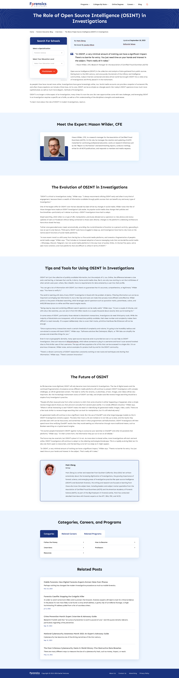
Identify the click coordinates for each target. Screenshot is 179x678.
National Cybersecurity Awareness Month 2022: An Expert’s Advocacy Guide (76, 634)
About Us (112, 673)
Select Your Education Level (43, 59)
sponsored (64, 80)
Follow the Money (50, 542)
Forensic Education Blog (44, 32)
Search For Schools (48, 40)
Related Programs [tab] (92, 534)
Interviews (58, 32)
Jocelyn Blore (89, 45)
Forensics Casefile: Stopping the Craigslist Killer (64, 596)
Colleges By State (100, 4)
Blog (140, 4)
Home (32, 32)
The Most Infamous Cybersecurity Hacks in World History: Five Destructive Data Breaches (82, 648)
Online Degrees (118, 4)
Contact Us (122, 673)
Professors (99, 548)
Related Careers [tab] (69, 534)
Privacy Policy (144, 673)
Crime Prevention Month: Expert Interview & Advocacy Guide (70, 616)
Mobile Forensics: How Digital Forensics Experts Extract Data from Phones (76, 582)
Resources (47, 553)
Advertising (133, 673)
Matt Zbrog (81, 41)
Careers (130, 4)
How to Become (101, 542)
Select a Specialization (41, 48)
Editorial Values (129, 44)
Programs (84, 4)
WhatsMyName (72, 342)
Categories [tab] (49, 534)
